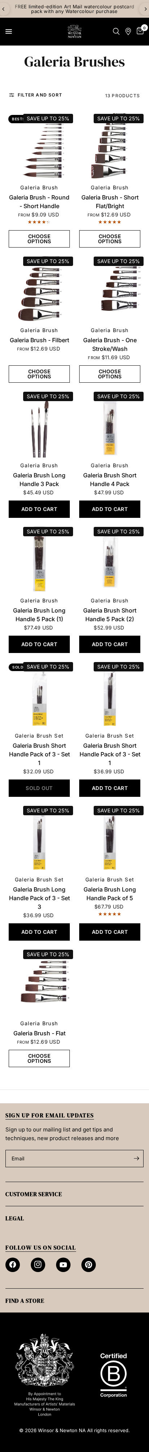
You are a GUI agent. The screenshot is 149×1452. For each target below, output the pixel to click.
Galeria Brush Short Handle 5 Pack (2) (109, 615)
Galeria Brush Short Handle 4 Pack (109, 479)
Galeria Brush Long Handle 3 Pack (39, 479)
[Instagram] (38, 1265)
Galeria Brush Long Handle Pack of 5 (110, 894)
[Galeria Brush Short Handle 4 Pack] (110, 423)
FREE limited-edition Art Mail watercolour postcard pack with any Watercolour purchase (75, 9)
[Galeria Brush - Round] (39, 146)
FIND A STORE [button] (24, 1301)
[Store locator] (128, 31)
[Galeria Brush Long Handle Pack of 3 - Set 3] (39, 838)
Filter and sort (40, 95)
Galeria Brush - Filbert (39, 340)
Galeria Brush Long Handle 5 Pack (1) (39, 615)
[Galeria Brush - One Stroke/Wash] (110, 288)
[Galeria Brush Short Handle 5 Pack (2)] (110, 559)
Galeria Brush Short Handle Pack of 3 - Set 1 (39, 754)
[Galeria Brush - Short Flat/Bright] (110, 146)
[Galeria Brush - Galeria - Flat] (39, 981)
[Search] (116, 31)
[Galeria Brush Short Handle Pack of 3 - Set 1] (39, 694)
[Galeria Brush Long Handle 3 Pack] (39, 423)
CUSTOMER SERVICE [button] (33, 1194)
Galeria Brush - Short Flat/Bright (110, 202)
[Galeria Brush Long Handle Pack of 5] (110, 838)
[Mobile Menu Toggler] (8, 31)
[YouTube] (63, 1265)
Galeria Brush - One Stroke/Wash (110, 344)
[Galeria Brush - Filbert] (39, 288)
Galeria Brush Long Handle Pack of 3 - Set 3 (39, 898)
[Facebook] (12, 1265)
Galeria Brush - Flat (39, 1033)
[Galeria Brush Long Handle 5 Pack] (39, 559)
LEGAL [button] (14, 1218)
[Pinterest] (88, 1265)
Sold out (22, 667)
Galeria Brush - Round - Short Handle (39, 202)
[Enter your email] (136, 1158)
